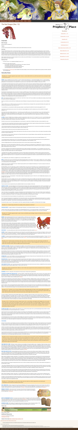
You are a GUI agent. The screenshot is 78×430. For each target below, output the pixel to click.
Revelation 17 (44, 387)
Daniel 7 (25, 237)
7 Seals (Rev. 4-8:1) (64, 39)
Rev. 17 (36, 230)
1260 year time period (11, 69)
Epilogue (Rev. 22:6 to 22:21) (64, 59)
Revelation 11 (4, 171)
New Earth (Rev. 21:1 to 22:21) (64, 56)
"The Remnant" (11, 391)
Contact (29, 20)
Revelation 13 (23, 387)
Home (1, 420)
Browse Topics (11, 20)
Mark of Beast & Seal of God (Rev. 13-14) (64, 47)
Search (21, 20)
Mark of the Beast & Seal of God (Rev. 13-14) (16, 418)
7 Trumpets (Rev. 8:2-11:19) (64, 42)
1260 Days (21, 276)
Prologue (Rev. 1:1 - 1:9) (64, 33)
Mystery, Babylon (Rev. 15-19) (64, 50)
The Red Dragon (3, 415)
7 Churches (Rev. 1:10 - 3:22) (64, 36)
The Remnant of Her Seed (5, 416)
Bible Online (17, 20)
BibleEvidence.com (4, 20)
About (25, 20)
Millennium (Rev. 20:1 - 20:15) (64, 53)
